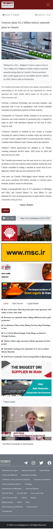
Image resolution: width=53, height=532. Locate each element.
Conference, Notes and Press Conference (16, 479)
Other (28, 502)
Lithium (6, 211)
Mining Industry (7, 502)
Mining (33, 498)
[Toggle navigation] (48, 4)
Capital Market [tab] (33, 303)
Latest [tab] (6, 303)
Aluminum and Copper (10, 470)
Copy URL (9, 218)
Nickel (19, 502)
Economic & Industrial (42, 479)
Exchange (28, 484)
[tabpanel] (26, 332)
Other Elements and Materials (12, 507)
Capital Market (45, 470)
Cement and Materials (9, 475)
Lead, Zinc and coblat (9, 498)
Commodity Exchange (29, 475)
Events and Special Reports (11, 484)
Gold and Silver (7, 493)
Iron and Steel (22, 493)
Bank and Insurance (29, 470)
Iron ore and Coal (37, 493)
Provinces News (32, 507)
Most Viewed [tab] (17, 303)
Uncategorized (7, 511)
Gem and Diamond (32, 489)
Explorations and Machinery (12, 489)
